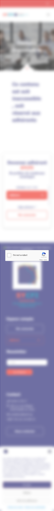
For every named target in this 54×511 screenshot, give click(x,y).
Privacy (41, 259)
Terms (45, 259)
